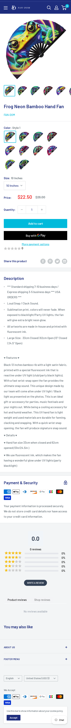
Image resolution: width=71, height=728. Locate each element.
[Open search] (49, 8)
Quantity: (9, 209)
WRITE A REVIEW (35, 582)
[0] (64, 7)
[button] (35, 248)
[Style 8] (52, 151)
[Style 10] (24, 165)
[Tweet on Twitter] (57, 261)
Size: (13, 178)
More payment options (35, 244)
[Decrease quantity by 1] (22, 210)
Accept (13, 717)
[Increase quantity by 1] (42, 210)
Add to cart (35, 223)
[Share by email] (64, 261)
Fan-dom (9, 114)
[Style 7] (38, 151)
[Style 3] (38, 137)
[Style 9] (10, 165)
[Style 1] (10, 137)
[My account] (56, 8)
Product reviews (17, 599)
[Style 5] (10, 151)
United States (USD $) (37, 678)
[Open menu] (6, 7)
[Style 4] (52, 137)
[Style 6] (24, 151)
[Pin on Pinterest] (50, 261)
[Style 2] (24, 137)
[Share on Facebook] (43, 261)
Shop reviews (42, 599)
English (10, 678)
